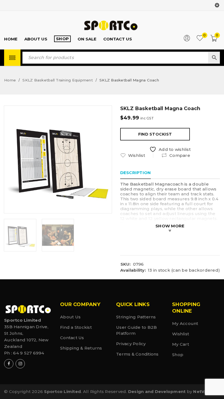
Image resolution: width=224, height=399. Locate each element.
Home (10, 80)
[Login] (187, 40)
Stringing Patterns (136, 316)
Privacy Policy (131, 343)
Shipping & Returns (81, 348)
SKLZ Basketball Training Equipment (57, 80)
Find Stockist (155, 134)
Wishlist (180, 333)
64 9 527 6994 (28, 353)
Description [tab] (135, 172)
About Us (70, 316)
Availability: (133, 270)
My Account (185, 323)
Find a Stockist (76, 327)
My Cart (180, 344)
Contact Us (72, 337)
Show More (169, 225)
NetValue (203, 391)
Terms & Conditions (137, 354)
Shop (177, 354)
